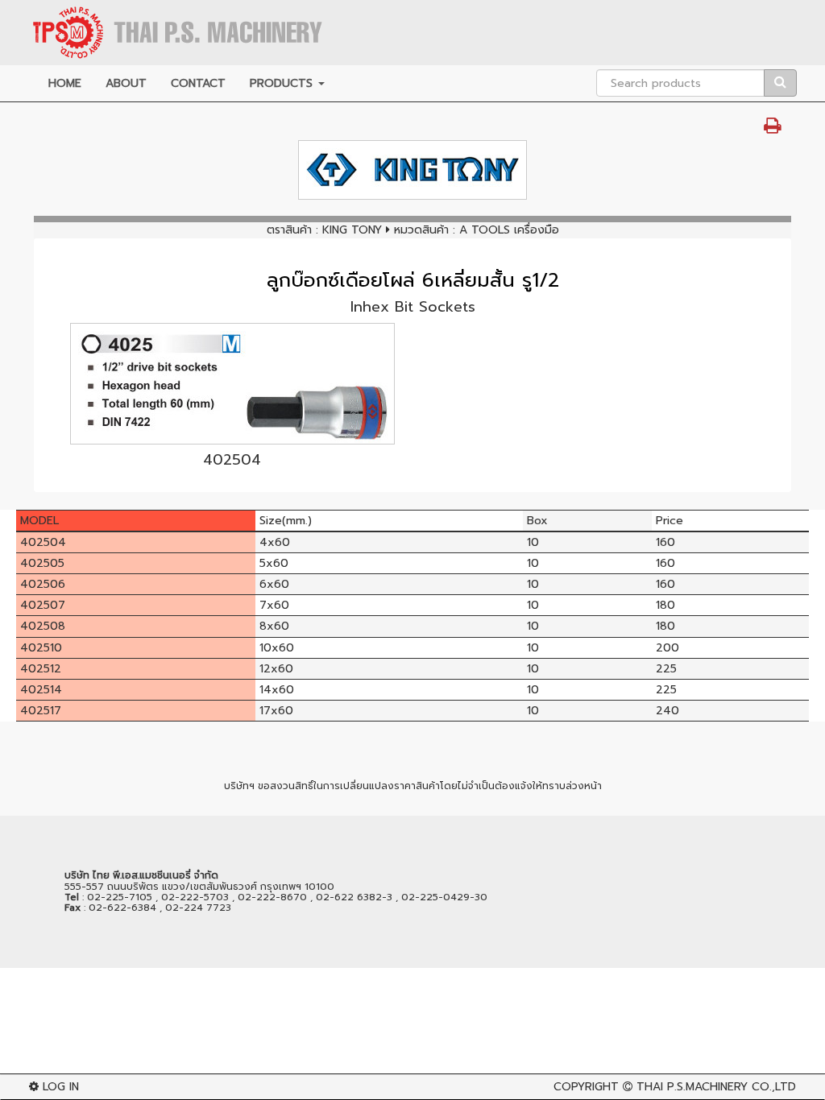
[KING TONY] (412, 170)
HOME (64, 83)
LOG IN (59, 1086)
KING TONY (352, 229)
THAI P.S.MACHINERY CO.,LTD (716, 1086)
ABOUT (126, 83)
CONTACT (198, 83)
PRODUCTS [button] (283, 83)
